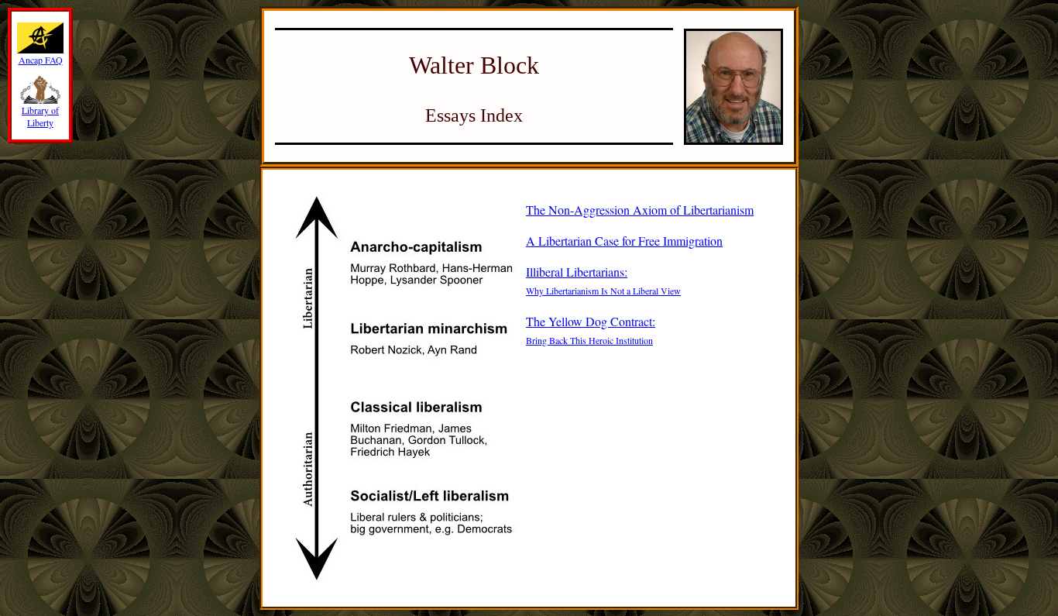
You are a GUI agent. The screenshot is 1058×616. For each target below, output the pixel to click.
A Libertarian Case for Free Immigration (624, 240)
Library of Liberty (40, 116)
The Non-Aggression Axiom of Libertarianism (640, 209)
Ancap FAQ (41, 59)
